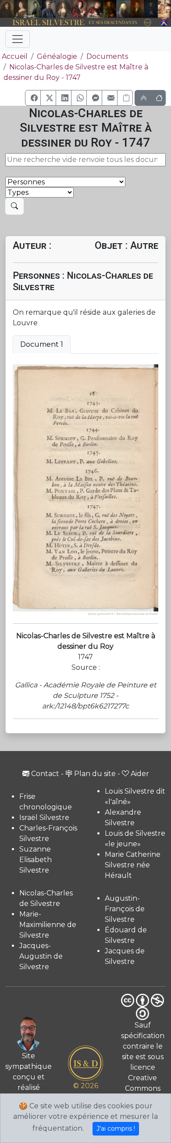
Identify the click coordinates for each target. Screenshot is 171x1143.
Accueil (15, 56)
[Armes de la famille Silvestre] (164, 22)
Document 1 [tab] (41, 344)
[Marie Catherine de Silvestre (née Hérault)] (63, 9)
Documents (107, 56)
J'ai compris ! (115, 1128)
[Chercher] (14, 206)
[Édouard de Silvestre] (151, 9)
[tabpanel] (85, 490)
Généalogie (57, 56)
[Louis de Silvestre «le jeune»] (49, 9)
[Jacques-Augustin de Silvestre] (123, 9)
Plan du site (95, 773)
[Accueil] (79, 22)
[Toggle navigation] (17, 39)
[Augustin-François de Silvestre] (137, 9)
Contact (45, 773)
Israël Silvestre (44, 817)
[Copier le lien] (125, 98)
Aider (140, 773)
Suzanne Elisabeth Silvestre (35, 859)
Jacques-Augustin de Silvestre (41, 956)
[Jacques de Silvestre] (164, 9)
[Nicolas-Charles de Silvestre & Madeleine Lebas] (87, 9)
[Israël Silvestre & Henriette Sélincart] (14, 9)
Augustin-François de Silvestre (125, 909)
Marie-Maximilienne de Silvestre (47, 924)
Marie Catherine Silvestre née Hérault (132, 865)
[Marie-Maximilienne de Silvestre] (109, 9)
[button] (33, 98)
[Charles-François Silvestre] (35, 9)
